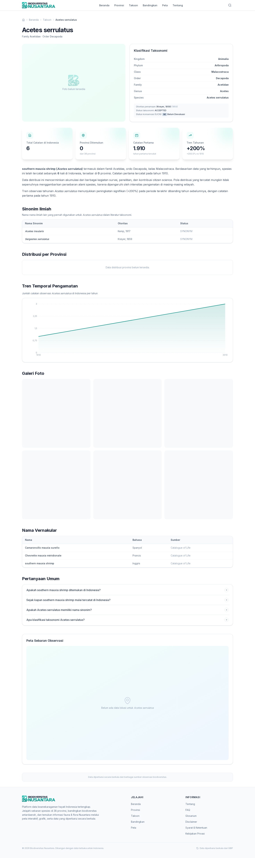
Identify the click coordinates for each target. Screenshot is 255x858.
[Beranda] (23, 19)
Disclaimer (191, 821)
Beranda (104, 5)
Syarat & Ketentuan (196, 827)
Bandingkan (150, 5)
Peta (165, 5)
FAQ (187, 809)
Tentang (178, 5)
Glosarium (191, 815)
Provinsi (119, 5)
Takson (133, 5)
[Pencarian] (230, 5)
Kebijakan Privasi (195, 833)
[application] (127, 330)
